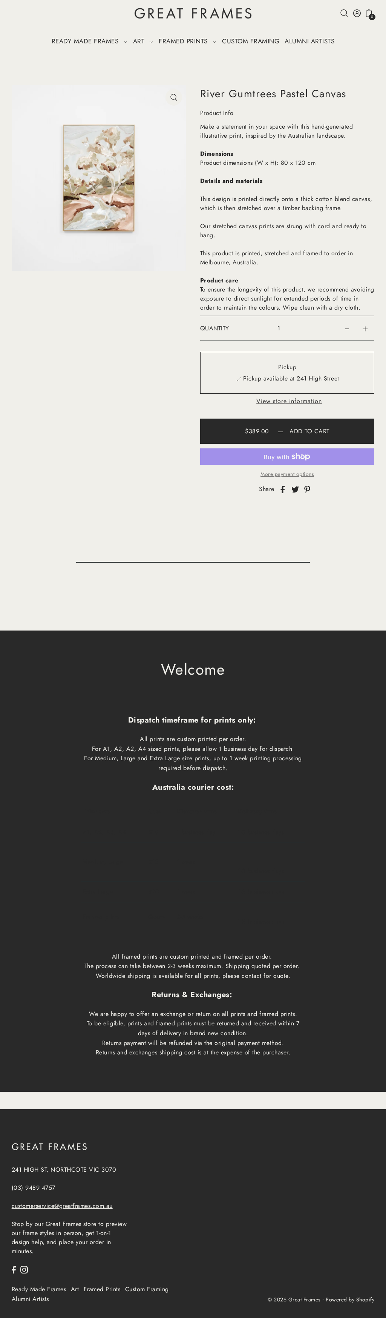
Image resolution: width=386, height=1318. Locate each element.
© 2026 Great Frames (294, 1299)
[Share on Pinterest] (307, 489)
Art (75, 1289)
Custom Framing (147, 1289)
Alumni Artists (30, 1299)
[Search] (344, 13)
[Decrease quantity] (347, 328)
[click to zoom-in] (173, 97)
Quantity (214, 328)
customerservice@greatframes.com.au (62, 1205)
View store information (289, 401)
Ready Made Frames (39, 1289)
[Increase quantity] (365, 328)
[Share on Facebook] (282, 489)
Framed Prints (102, 1289)
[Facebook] (14, 1269)
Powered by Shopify (350, 1299)
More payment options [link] (287, 474)
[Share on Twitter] (295, 489)
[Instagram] (24, 1269)
